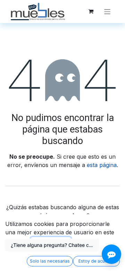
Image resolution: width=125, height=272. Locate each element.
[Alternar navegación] (107, 11)
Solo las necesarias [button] (50, 261)
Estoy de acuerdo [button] (96, 261)
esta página (102, 164)
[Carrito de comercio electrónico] (91, 11)
